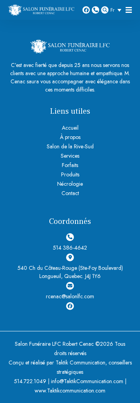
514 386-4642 (95, 10)
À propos (70, 137)
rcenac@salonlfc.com (70, 296)
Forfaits (70, 165)
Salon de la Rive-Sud (70, 146)
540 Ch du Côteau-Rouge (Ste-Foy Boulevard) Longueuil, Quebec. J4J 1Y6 (70, 272)
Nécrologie (70, 184)
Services (70, 156)
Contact (70, 193)
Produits (70, 174)
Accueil (70, 128)
